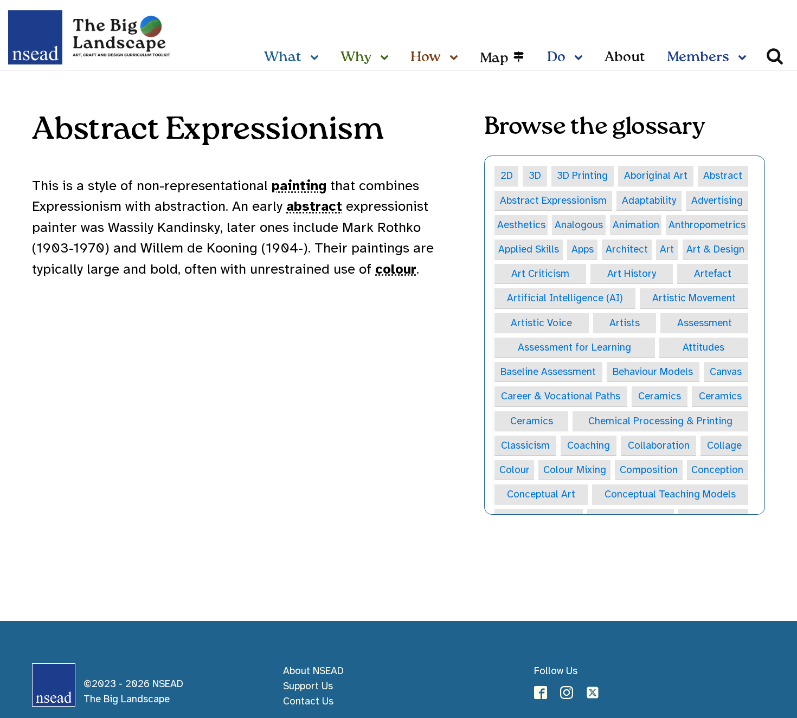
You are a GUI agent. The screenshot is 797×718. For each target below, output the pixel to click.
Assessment (704, 322)
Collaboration (659, 445)
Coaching (588, 445)
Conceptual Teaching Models (670, 494)
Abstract (722, 175)
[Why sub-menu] (386, 58)
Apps (582, 249)
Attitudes (703, 347)
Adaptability (649, 200)
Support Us (308, 686)
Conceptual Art (541, 494)
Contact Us (308, 701)
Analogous (579, 224)
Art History (631, 273)
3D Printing (582, 175)
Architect (627, 249)
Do (556, 57)
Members (698, 57)
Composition (649, 469)
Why (355, 57)
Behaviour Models (653, 371)
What (282, 57)
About (625, 57)
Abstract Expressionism (553, 200)
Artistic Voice (541, 322)
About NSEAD (313, 670)
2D (506, 175)
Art (667, 249)
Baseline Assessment (548, 371)
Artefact (712, 273)
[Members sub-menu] (744, 58)
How (425, 57)
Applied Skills (528, 249)
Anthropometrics (707, 224)
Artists (624, 322)
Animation (636, 224)
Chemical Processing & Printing (660, 421)
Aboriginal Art (655, 175)
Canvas (726, 371)
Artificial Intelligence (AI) (565, 298)
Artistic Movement (694, 298)
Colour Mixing (574, 469)
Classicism (525, 445)
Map (494, 58)
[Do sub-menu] (580, 58)
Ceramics (659, 396)
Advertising (717, 200)
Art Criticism (540, 273)
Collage (724, 445)
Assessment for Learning (574, 347)
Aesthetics (521, 224)
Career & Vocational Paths (560, 396)
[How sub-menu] (455, 58)
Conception (717, 469)
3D (535, 175)
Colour (514, 469)
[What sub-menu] (316, 58)
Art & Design (715, 249)
